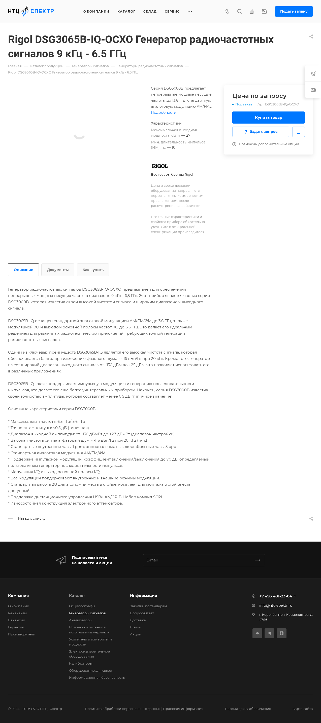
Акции (135, 634)
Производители (21, 634)
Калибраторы (80, 663)
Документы (58, 270)
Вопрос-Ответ (142, 613)
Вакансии (16, 620)
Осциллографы (82, 606)
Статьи (135, 627)
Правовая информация (183, 709)
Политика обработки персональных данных (122, 709)
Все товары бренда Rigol (172, 174)
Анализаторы (80, 620)
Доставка (138, 620)
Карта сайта (303, 709)
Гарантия (16, 627)
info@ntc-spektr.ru (275, 605)
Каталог (77, 595)
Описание (23, 270)
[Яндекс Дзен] (281, 633)
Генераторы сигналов (87, 613)
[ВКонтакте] (257, 633)
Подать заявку (294, 11)
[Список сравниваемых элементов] (251, 11)
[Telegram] (269, 633)
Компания (18, 595)
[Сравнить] (298, 132)
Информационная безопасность (97, 677)
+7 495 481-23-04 (275, 596)
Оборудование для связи (90, 670)
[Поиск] (239, 11)
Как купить (93, 270)
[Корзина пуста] (264, 11)
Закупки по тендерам (148, 606)
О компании (18, 606)
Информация (143, 595)
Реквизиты (17, 613)
